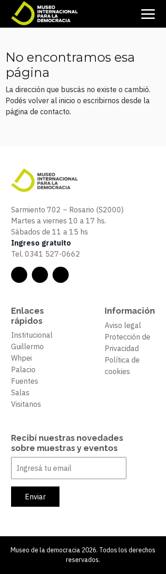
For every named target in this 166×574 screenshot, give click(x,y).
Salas (20, 392)
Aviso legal (123, 325)
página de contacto (38, 111)
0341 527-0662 (52, 253)
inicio (67, 100)
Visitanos (26, 404)
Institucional (32, 335)
